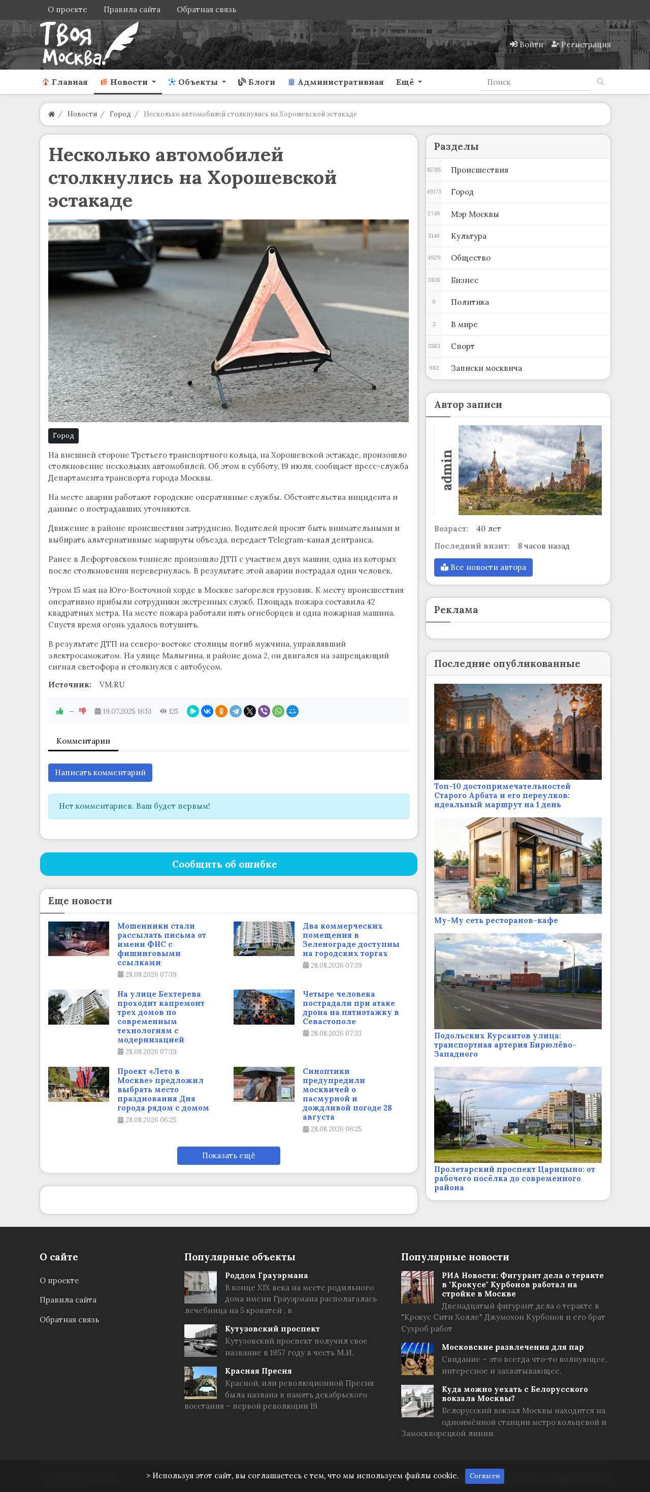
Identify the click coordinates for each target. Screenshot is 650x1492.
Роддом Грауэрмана (266, 1275)
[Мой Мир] (292, 711)
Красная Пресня (258, 1371)
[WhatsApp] (278, 711)
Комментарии (83, 741)
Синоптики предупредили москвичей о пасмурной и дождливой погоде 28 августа (347, 1094)
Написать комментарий (100, 772)
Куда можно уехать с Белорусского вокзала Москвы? (515, 1393)
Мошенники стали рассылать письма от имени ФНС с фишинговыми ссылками (161, 944)
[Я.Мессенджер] (193, 711)
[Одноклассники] (221, 711)
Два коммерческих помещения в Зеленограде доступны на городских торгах (351, 940)
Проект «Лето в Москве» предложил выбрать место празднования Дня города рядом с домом (163, 1090)
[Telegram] (236, 711)
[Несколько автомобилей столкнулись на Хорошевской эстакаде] (228, 320)
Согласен (485, 1476)
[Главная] (51, 114)
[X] (250, 711)
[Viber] (264, 711)
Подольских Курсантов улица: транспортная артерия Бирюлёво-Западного (505, 1045)
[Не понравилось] (82, 711)
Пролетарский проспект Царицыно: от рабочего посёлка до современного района (514, 1178)
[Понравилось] (59, 711)
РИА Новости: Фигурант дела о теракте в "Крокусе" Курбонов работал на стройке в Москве (523, 1284)
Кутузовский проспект (272, 1329)
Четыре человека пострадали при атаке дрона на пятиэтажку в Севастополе (351, 1008)
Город (63, 435)
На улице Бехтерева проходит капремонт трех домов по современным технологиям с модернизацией (161, 1017)
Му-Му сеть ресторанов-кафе (496, 920)
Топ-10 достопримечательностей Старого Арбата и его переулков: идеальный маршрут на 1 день (502, 795)
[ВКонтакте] (207, 711)
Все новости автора (487, 567)
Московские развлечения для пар (513, 1347)
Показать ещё (228, 1155)
